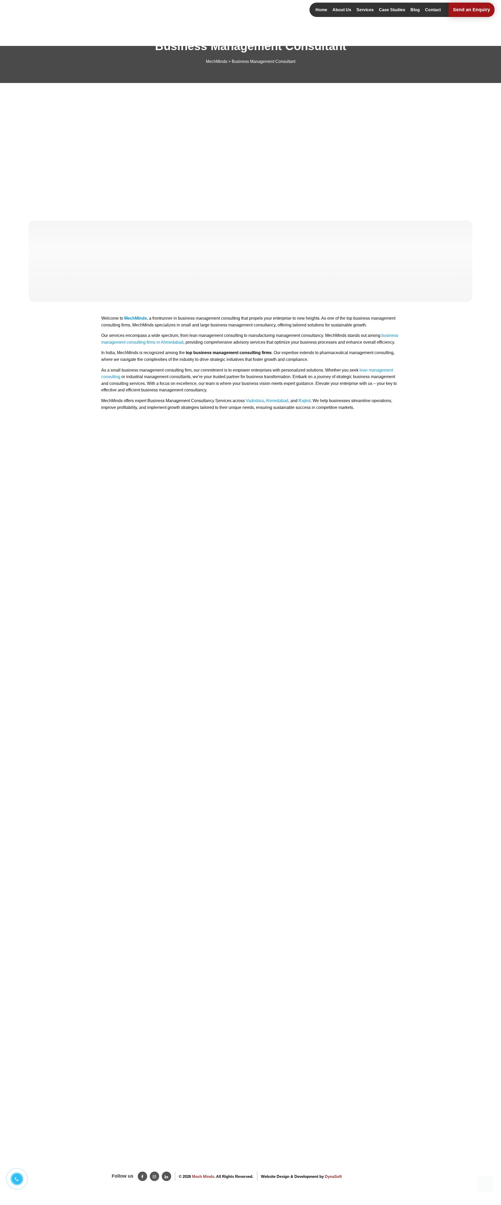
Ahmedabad (277, 400)
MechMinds (135, 318)
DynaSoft (333, 1176)
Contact (433, 10)
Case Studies (392, 10)
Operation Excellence (167, 1145)
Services (365, 10)
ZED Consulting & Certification (175, 1152)
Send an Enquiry (471, 9)
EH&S (154, 1160)
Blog (415, 10)
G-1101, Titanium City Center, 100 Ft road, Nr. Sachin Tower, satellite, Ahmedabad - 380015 (357, 1153)
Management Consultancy (171, 1167)
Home (321, 10)
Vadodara (255, 400)
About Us (341, 10)
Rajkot (305, 400)
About (106, 1152)
